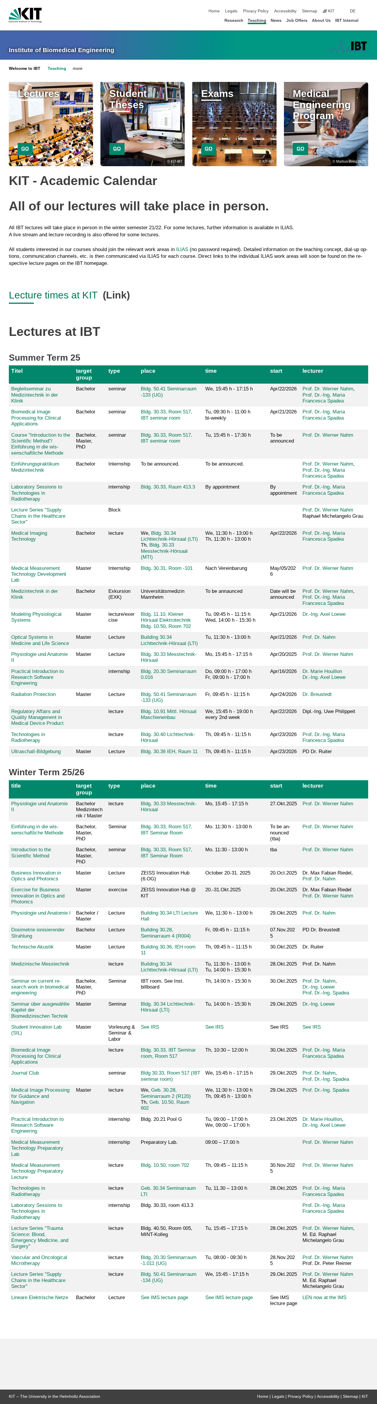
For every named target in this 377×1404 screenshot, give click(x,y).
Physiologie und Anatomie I (41, 913)
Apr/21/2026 (283, 412)
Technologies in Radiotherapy (28, 737)
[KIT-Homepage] (25, 15)
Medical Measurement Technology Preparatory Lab (37, 1148)
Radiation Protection (33, 694)
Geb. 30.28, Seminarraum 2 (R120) (166, 1093)
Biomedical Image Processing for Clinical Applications (36, 418)
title (16, 786)
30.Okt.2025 (283, 947)
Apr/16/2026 (283, 671)
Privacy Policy (256, 11)
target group (84, 374)
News (276, 20)
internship (119, 487)
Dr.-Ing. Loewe (318, 987)
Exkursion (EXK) (119, 594)
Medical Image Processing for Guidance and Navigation (40, 1096)
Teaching (257, 20)
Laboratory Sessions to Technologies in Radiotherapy (36, 493)
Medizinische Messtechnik (40, 964)
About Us (321, 20)
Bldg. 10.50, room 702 (165, 1165)
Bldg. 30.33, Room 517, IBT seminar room (166, 414)
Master (83, 568)
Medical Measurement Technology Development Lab (38, 574)
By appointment (283, 490)
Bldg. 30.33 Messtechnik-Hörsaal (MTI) (164, 551)
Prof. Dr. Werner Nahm (327, 389)
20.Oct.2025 (283, 873)
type (114, 371)
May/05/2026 (283, 571)
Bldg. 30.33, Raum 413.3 (168, 487)
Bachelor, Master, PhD (86, 441)
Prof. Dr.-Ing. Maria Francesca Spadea (323, 398)
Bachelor (85, 389)
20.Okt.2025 (283, 889)
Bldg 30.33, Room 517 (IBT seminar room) (170, 1076)
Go (25, 148)
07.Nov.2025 (282, 932)
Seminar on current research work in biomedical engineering (40, 987)
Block (114, 510)
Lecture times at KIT (54, 295)
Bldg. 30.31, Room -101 (167, 568)
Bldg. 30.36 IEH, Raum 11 (169, 751)
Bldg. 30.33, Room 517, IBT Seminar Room (166, 829)
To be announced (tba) (280, 833)
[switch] (366, 11)
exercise (117, 889)
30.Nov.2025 (282, 1168)
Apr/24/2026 (283, 694)
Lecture (116, 637)
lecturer (312, 371)
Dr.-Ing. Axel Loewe (323, 614)
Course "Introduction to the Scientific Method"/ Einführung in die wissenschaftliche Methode (40, 444)
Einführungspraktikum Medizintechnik (35, 467)
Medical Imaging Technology (29, 536)
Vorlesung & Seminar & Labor (121, 1033)
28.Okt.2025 (283, 964)
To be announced (282, 438)
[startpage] (366, 20)
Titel (17, 371)
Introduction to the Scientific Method (31, 852)
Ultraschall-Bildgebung (36, 751)
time (211, 371)
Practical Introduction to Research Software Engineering (37, 677)
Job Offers (296, 20)
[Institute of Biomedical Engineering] (347, 47)
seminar (117, 389)
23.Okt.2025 (283, 1119)
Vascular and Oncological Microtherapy (39, 1260)
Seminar (117, 826)
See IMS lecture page (164, 1297)
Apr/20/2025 (283, 654)
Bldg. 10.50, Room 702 (166, 626)
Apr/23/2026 (283, 734)
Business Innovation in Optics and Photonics (36, 876)
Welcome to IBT (24, 68)
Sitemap (309, 11)
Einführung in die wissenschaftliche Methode (37, 829)
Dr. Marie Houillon (322, 671)
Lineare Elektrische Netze (39, 1297)
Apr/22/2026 (283, 389)
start (276, 371)
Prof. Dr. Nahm (318, 637)
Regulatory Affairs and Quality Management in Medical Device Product (37, 717)
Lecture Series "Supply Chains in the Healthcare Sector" (38, 516)
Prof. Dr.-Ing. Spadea (325, 993)
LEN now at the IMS (324, 1297)
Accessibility (285, 11)
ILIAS (182, 249)
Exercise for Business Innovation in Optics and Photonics (38, 896)
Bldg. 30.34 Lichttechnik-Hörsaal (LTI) (169, 536)
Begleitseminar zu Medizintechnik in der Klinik (34, 395)
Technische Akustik (32, 947)
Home (214, 11)
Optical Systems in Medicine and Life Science (40, 640)
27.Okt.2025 (283, 803)
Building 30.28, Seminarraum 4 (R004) (166, 932)
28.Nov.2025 (282, 1260)
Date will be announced (283, 594)
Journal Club (25, 1073)
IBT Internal (346, 20)
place (148, 371)
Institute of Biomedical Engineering (61, 50)
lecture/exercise (121, 617)
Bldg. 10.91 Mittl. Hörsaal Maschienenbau (168, 714)
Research (233, 20)
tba (273, 849)
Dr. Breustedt (317, 694)
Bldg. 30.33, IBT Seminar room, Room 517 (168, 1053)
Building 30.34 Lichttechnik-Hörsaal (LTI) (169, 640)
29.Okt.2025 (283, 913)
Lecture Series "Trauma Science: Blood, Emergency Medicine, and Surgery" (39, 1237)
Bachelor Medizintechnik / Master (89, 810)
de (352, 11)
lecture (115, 533)
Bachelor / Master (87, 916)
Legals (231, 11)
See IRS (150, 1027)
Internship (119, 464)
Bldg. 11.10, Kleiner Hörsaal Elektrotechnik (166, 617)
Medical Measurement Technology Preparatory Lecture (37, 1171)
